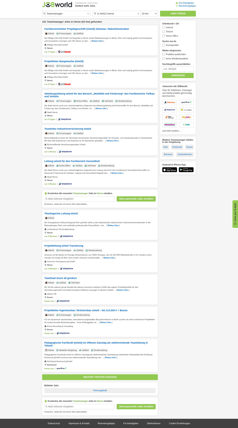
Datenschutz (54, 423)
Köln (165, 147)
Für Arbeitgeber (186, 3)
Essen (189, 147)
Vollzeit (169, 27)
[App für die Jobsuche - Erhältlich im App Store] (169, 169)
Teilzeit (169, 31)
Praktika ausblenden (176, 54)
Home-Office (172, 36)
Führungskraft (100, 390)
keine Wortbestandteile (177, 58)
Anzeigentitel (172, 45)
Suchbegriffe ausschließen (176, 64)
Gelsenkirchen (185, 154)
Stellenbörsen (153, 423)
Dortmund (177, 147)
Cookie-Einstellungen (179, 423)
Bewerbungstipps (187, 6)
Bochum (168, 154)
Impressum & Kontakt (79, 423)
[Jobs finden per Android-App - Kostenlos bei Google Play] (186, 169)
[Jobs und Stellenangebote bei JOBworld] (57, 4)
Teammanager (55, 21)
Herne (77, 21)
